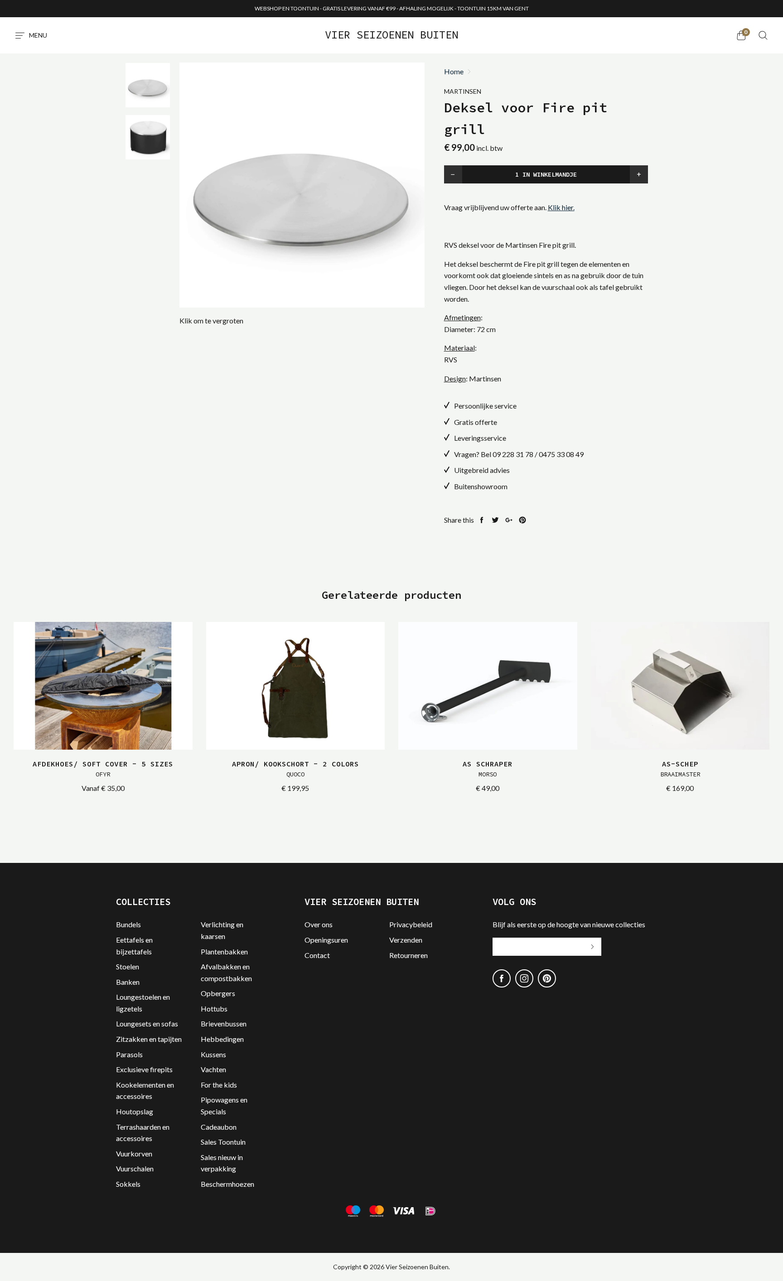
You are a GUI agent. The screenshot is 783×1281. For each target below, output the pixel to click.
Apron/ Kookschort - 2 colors (295, 768)
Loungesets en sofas (147, 1023)
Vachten (213, 1069)
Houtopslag (134, 1111)
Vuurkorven (134, 1153)
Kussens (213, 1054)
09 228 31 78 (513, 454)
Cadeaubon (219, 1126)
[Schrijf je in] (592, 947)
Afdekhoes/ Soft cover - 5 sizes (103, 768)
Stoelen (127, 966)
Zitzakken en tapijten (149, 1039)
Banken (128, 982)
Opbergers (218, 993)
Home (454, 71)
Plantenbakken (224, 951)
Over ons (318, 924)
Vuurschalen (135, 1168)
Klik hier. (561, 207)
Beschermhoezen (227, 1184)
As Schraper (487, 768)
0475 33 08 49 (561, 454)
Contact (317, 955)
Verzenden (405, 939)
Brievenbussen (223, 1023)
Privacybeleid (410, 924)
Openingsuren (326, 939)
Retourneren (408, 955)
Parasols (129, 1054)
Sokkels (128, 1184)
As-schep (680, 768)
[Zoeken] (763, 35)
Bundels (128, 924)
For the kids (219, 1084)
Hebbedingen (222, 1039)
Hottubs (214, 1008)
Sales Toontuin (223, 1141)
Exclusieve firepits (144, 1069)
